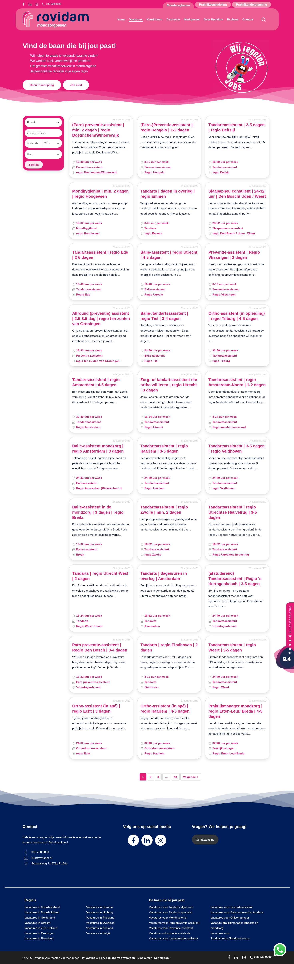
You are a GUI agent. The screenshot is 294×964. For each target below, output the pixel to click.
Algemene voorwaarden (119, 957)
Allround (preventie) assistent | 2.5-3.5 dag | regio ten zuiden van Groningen (101, 318)
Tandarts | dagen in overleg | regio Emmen (167, 194)
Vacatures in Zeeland (99, 928)
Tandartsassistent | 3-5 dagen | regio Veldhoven (236, 448)
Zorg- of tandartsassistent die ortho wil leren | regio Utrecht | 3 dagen (168, 384)
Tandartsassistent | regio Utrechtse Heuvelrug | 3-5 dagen (232, 512)
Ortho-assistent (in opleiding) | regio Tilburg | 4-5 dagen (236, 316)
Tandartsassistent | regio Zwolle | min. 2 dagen (164, 509)
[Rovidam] (284, 672)
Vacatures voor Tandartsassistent (232, 907)
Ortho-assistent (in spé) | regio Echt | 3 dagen (96, 708)
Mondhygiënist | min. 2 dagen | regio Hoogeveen (100, 194)
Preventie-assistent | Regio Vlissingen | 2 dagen (234, 255)
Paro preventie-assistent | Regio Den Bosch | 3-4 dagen (99, 647)
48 (175, 776)
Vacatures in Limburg (99, 912)
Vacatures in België (98, 933)
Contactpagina (205, 839)
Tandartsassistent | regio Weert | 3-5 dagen (232, 647)
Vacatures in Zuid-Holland (41, 928)
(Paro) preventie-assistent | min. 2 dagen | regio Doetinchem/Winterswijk (98, 130)
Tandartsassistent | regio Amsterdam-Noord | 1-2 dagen (237, 382)
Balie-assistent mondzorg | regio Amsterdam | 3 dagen (98, 448)
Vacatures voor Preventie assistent (171, 928)
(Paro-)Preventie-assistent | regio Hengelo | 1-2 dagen (166, 127)
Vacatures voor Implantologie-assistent (173, 938)
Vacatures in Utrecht (37, 922)
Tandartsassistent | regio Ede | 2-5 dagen (100, 255)
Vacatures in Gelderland (40, 917)
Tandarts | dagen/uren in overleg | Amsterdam (163, 576)
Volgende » (190, 776)
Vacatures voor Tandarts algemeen (171, 907)
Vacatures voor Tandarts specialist (170, 912)
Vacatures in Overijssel (100, 922)
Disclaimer (144, 957)
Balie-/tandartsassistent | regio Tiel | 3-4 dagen (164, 316)
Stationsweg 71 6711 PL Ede (49, 863)
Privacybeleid (91, 957)
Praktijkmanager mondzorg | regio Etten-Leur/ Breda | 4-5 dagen (235, 711)
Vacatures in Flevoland (39, 938)
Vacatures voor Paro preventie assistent (174, 922)
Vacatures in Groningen (39, 933)
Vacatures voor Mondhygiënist (168, 917)
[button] (42, 85)
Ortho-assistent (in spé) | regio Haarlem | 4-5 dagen (164, 708)
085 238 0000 (40, 852)
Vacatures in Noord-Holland (42, 912)
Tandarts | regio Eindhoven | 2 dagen (169, 647)
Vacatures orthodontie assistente (169, 933)
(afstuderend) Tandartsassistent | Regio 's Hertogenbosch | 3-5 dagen (234, 578)
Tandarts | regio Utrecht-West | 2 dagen (100, 576)
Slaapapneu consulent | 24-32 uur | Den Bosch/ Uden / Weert (237, 194)
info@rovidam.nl (41, 857)
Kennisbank (162, 957)
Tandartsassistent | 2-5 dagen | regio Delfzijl (236, 127)
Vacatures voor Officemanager (230, 917)
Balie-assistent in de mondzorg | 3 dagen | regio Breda (97, 512)
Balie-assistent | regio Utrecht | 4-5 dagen (168, 255)
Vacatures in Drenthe (99, 907)
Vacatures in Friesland (100, 917)
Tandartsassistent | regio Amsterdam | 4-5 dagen (96, 382)
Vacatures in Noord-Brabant (42, 907)
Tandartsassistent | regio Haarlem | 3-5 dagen (164, 448)
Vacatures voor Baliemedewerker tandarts (237, 912)
